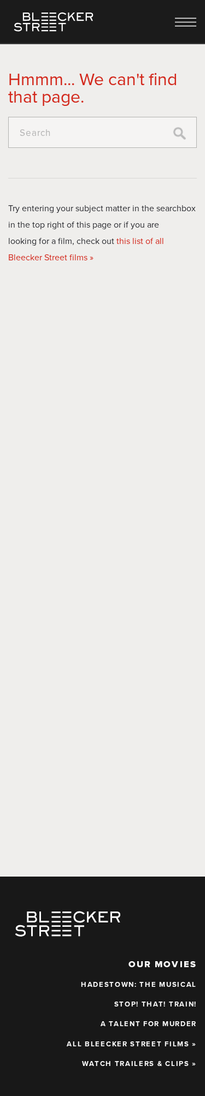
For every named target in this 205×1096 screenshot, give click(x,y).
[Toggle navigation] (186, 22)
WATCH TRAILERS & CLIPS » (139, 1063)
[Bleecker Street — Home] (53, 22)
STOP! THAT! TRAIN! (155, 1004)
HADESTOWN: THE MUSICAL (139, 984)
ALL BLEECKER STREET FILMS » (132, 1044)
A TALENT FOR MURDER (149, 1024)
